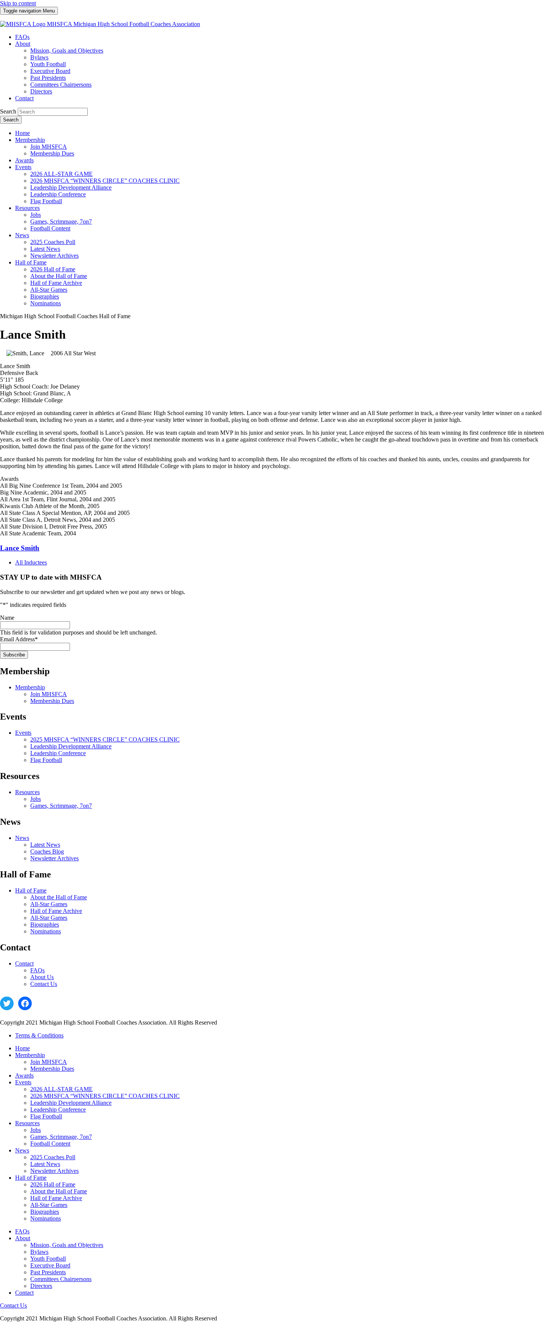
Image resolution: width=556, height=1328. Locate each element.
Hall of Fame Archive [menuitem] (56, 283)
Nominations (45, 931)
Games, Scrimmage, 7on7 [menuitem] (61, 221)
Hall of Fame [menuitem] (31, 262)
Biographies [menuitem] (44, 296)
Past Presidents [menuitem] (48, 78)
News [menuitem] (22, 235)
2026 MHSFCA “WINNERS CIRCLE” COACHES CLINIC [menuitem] (105, 180)
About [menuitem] (22, 43)
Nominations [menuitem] (45, 303)
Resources (27, 792)
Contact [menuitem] (24, 98)
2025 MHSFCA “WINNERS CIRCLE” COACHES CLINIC (105, 739)
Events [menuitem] (23, 167)
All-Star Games (48, 904)
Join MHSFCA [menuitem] (48, 146)
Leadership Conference (58, 753)
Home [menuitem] (22, 133)
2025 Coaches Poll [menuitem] (52, 242)
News (22, 838)
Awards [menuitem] (24, 160)
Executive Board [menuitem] (50, 71)
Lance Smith (19, 548)
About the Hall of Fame (58, 897)
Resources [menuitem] (27, 208)
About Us (42, 977)
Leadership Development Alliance (71, 746)
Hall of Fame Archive (56, 911)
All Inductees (31, 562)
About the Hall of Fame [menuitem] (58, 276)
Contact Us (43, 984)
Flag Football (46, 760)
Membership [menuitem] (30, 140)
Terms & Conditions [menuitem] (39, 1035)
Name (7, 617)
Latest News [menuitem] (45, 249)
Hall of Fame (31, 890)
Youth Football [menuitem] (48, 64)
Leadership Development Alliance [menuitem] (71, 187)
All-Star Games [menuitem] (48, 289)
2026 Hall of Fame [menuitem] (52, 269)
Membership (30, 687)
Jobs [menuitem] (35, 214)
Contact (24, 963)
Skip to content (18, 3)
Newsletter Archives (54, 858)
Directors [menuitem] (41, 91)
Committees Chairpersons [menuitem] (61, 84)
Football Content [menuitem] (50, 228)
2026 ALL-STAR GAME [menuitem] (61, 174)
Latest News (45, 844)
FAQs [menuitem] (22, 37)
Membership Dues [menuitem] (52, 153)
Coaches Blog (47, 851)
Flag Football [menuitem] (46, 201)
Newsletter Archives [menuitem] (54, 255)
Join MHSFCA (48, 694)
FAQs (37, 970)
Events (23, 732)
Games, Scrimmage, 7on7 (61, 805)
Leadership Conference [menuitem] (58, 194)
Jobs (35, 799)
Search (8, 111)
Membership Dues (52, 701)
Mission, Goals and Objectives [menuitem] (66, 50)
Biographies (44, 924)
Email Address (19, 639)
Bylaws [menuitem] (39, 57)
